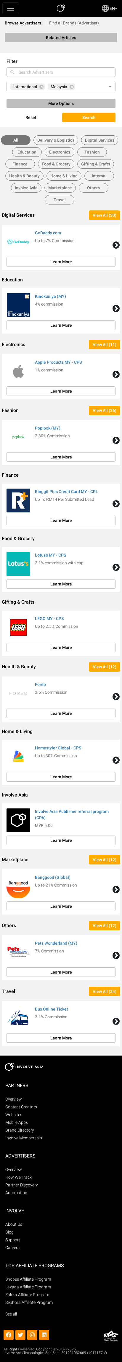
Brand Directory (19, 1130)
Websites (13, 1114)
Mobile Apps (16, 1122)
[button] (116, 245)
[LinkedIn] (44, 1335)
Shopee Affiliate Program (28, 1279)
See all (11, 1314)
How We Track (18, 1177)
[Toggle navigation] (10, 8)
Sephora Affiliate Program (29, 1302)
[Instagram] (32, 1335)
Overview (13, 1099)
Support (12, 1239)
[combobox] (61, 72)
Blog (9, 1232)
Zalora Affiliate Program (27, 1294)
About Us (13, 1224)
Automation (16, 1192)
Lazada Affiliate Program (28, 1286)
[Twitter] (20, 1335)
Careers (12, 1247)
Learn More (61, 261)
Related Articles (61, 37)
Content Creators (21, 1106)
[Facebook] (9, 1335)
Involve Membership (23, 1137)
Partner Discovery (21, 1185)
